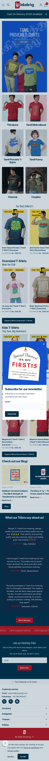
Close (43, 344)
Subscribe (12, 414)
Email (8, 402)
